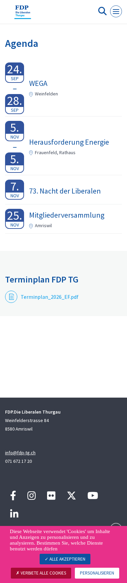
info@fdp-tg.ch (20, 453)
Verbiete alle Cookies (43, 573)
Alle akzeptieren (66, 559)
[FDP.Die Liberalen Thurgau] (22, 14)
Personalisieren (97, 573)
